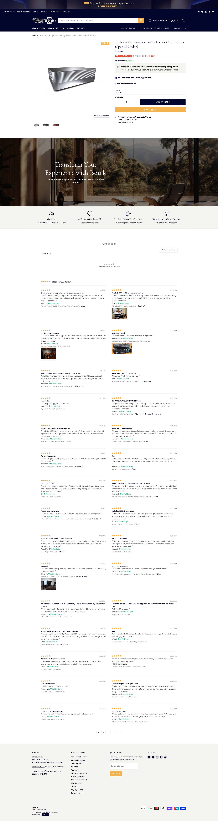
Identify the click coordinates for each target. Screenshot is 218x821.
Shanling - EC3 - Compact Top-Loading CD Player (127, 442)
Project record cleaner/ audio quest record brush (131, 483)
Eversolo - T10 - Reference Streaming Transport (56, 442)
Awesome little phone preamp (53, 659)
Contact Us (37, 757)
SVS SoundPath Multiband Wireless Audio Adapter (61, 373)
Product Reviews (78, 760)
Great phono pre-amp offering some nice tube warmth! (63, 293)
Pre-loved (81, 28)
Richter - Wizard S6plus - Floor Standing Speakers (56, 466)
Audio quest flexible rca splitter (124, 373)
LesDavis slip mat (48, 684)
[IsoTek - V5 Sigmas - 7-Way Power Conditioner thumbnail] (36, 125)
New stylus (45, 401)
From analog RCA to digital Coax (125, 684)
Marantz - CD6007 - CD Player (121, 614)
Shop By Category (55, 28)
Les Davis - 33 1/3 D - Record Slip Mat (52, 692)
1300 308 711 (43, 759)
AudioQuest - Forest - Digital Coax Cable (124, 697)
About (167, 28)
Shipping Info (76, 763)
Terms (74, 786)
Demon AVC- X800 (48, 483)
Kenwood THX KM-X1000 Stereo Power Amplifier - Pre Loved (131, 341)
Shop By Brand (38, 28)
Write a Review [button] (169, 250)
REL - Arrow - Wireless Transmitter (122, 414)
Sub (113, 456)
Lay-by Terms (77, 789)
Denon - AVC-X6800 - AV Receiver (51, 497)
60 (114, 732)
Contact (70, 28)
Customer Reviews (79, 757)
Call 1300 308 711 (8, 11)
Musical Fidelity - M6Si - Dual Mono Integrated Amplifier (129, 642)
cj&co (45, 814)
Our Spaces (76, 783)
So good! (44, 566)
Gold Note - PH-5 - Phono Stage (51, 669)
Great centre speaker (120, 566)
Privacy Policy (76, 793)
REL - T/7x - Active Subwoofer (121, 469)
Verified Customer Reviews (60, 11)
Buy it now (150, 109)
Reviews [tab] (45, 253)
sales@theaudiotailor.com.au (27, 11)
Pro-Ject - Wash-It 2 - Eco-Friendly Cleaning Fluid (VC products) (131, 497)
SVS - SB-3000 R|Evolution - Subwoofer (124, 306)
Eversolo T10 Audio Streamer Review (55, 428)
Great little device (119, 711)
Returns (74, 766)
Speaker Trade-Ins (128, 28)
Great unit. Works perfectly (52, 711)
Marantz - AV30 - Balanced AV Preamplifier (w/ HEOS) (128, 667)
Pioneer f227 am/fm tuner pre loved (52, 719)
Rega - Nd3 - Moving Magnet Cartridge (53, 409)
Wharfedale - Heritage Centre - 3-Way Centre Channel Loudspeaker (133, 574)
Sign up (116, 773)
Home (35, 36)
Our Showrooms (179, 28)
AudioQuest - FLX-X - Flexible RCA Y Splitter (125, 381)
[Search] (141, 20)
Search (35, 807)
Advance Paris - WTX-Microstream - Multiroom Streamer (129, 722)
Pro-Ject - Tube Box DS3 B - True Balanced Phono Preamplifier (60, 306)
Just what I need (118, 333)
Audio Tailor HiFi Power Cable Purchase (56, 538)
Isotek (120, 51)
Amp (113, 631)
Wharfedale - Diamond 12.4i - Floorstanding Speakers (58, 577)
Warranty (75, 770)
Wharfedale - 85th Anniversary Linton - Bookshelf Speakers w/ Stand (62, 519)
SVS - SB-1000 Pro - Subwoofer (121, 552)
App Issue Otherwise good (122, 428)
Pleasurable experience (50, 511)
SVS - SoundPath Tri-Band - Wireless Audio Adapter (57, 386)
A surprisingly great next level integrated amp (59, 631)
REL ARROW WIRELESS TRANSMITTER (126, 401)
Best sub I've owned (119, 538)
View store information (125, 122)
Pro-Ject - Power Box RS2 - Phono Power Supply (55, 346)
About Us (44, 11)
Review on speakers (48, 456)
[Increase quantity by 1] (135, 102)
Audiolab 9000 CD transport (123, 511)
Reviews (158, 28)
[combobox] (98, 20)
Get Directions (38, 767)
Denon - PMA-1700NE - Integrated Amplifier (54, 644)
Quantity (119, 97)
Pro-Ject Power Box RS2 (50, 333)
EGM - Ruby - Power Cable (49, 552)
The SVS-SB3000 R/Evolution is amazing (127, 293)
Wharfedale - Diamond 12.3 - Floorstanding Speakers (57, 617)
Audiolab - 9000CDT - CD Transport (123, 524)
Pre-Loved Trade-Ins (80, 780)
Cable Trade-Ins (145, 28)
